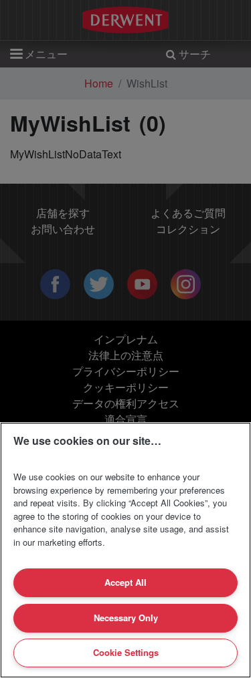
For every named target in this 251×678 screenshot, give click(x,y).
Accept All (125, 582)
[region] (125, 550)
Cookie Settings (126, 652)
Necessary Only (126, 617)
